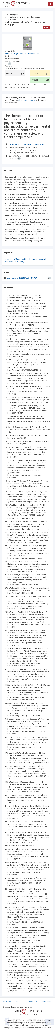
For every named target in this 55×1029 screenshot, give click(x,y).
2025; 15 (11, 19)
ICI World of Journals (13, 14)
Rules (18, 1001)
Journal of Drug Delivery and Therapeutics (24, 17)
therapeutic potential (37, 259)
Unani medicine (21, 259)
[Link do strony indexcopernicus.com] (28, 1011)
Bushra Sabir (14, 144)
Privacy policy (31, 1001)
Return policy (46, 1001)
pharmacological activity (14, 261)
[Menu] (50, 4)
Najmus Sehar (41, 144)
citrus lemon (10, 259)
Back (47, 27)
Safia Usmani (26, 144)
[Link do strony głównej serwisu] (16, 4)
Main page (7, 1001)
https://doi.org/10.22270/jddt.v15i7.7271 (22, 278)
